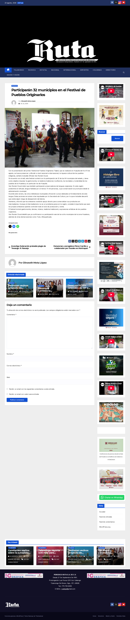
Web (8, 377)
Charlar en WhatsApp (114, 497)
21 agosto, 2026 (46, 556)
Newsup (30, 616)
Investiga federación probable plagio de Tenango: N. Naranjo (28, 247)
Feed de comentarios (107, 522)
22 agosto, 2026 (16, 556)
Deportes (84, 70)
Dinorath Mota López (28, 101)
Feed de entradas (105, 517)
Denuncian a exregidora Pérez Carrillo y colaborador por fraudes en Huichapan (71, 247)
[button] (123, 72)
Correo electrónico (14, 366)
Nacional (55, 70)
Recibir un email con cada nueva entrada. (24, 394)
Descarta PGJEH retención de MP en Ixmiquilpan (79, 288)
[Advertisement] (65, 22)
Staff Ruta (55, 294)
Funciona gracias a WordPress (14, 616)
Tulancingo (19, 70)
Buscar (102, 132)
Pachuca (32, 70)
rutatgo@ (64, 589)
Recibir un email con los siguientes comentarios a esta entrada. (32, 389)
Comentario (11, 315)
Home (94, 616)
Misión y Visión (13, 75)
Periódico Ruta (121, 616)
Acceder (102, 512)
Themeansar (39, 616)
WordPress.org (104, 527)
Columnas (97, 70)
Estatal (43, 70)
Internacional (69, 70)
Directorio (111, 70)
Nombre (10, 354)
